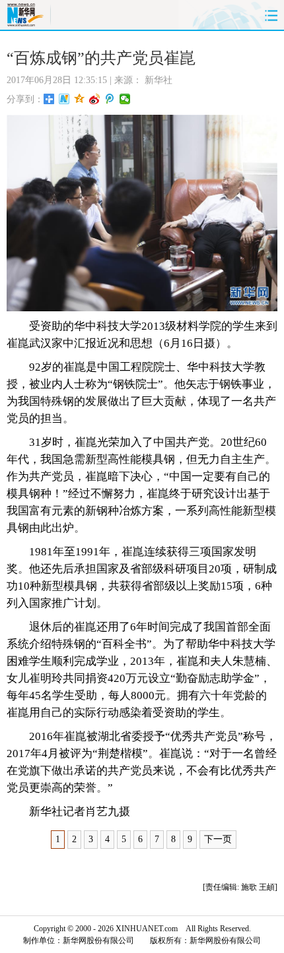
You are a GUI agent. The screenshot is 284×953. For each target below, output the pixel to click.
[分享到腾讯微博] (110, 99)
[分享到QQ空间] (79, 99)
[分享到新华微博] (64, 99)
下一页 (218, 839)
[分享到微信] (125, 99)
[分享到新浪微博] (94, 99)
